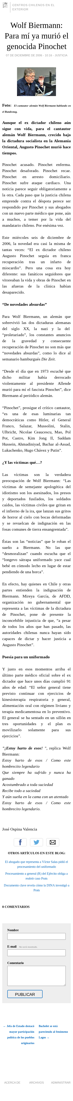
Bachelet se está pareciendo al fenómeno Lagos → (53, 1032)
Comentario (15, 963)
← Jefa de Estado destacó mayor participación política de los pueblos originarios (18, 1035)
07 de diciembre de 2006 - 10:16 (29, 55)
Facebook (20, 842)
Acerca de (12, 1082)
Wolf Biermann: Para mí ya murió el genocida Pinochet (37, 36)
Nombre (13, 930)
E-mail (22, 946)
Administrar (61, 1082)
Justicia (61, 55)
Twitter (36, 842)
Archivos (36, 1082)
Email (52, 842)
